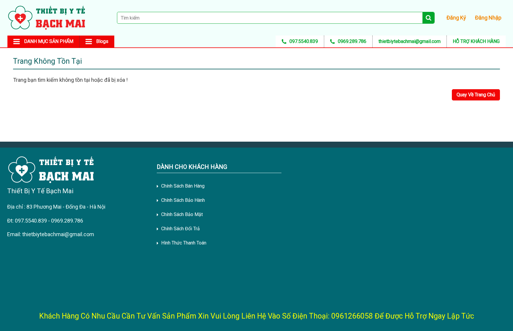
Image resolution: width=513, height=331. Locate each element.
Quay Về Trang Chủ (476, 94)
